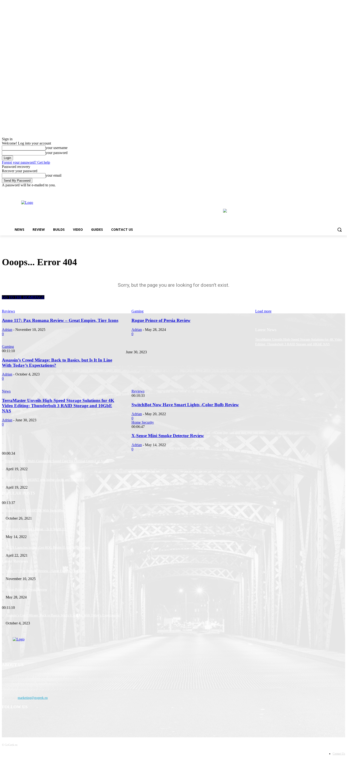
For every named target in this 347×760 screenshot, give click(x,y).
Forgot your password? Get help (26, 162)
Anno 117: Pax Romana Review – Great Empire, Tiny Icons (46, 571)
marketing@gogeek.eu (33, 698)
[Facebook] (329, 190)
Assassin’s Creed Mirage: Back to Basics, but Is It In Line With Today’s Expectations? (63, 615)
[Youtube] (342, 190)
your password (57, 153)
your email (53, 175)
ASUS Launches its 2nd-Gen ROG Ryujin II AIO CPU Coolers (48, 547)
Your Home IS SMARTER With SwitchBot (35, 510)
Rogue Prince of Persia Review (26, 589)
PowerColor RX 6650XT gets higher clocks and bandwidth (45, 480)
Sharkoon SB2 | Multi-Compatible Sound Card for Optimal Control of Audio (57, 461)
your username (57, 148)
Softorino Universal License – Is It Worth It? (36, 529)
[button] (339, 229)
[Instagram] (336, 190)
